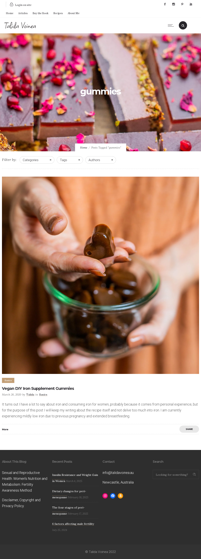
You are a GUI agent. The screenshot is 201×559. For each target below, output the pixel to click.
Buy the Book (40, 13)
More (5, 429)
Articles (23, 13)
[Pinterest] (182, 4)
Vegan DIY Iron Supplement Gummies (38, 388)
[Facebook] (165, 4)
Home (9, 13)
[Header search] (183, 25)
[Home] (20, 28)
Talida (30, 394)
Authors (94, 160)
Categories (30, 160)
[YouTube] (190, 4)
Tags (63, 160)
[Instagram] (173, 4)
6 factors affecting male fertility (73, 524)
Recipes (58, 13)
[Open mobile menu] (172, 25)
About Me (73, 13)
